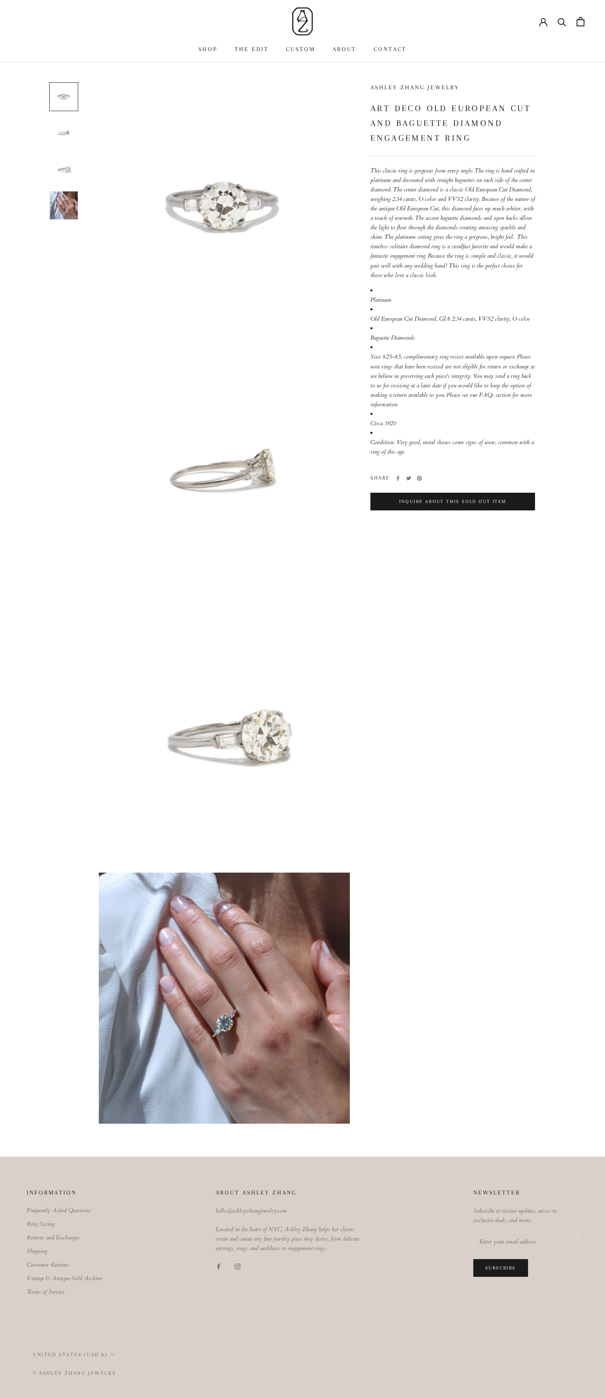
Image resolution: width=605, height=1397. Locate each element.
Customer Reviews (48, 1265)
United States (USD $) (70, 1354)
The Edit (252, 49)
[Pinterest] (419, 478)
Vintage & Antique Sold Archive (64, 1278)
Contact (390, 49)
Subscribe (500, 1268)
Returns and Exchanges (53, 1237)
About (344, 49)
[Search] (562, 21)
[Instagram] (237, 1266)
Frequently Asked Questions (59, 1210)
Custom (300, 49)
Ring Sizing (41, 1224)
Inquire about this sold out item (453, 501)
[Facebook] (398, 478)
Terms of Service (45, 1292)
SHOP (207, 49)
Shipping (37, 1251)
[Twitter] (408, 478)
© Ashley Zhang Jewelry (74, 1373)
